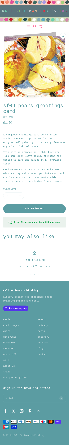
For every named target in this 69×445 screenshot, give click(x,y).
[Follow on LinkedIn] (38, 411)
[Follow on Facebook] (5, 411)
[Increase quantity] (20, 196)
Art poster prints (15, 377)
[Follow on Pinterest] (30, 411)
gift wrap (9, 337)
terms (41, 331)
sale (6, 360)
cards (6, 319)
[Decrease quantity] (7, 196)
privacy (43, 325)
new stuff (9, 354)
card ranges (11, 325)
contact (43, 354)
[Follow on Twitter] (13, 411)
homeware (9, 342)
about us (9, 366)
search (42, 319)
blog (40, 348)
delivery (43, 337)
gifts (6, 331)
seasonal (9, 348)
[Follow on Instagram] (22, 411)
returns (43, 342)
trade (6, 372)
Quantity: (9, 189)
